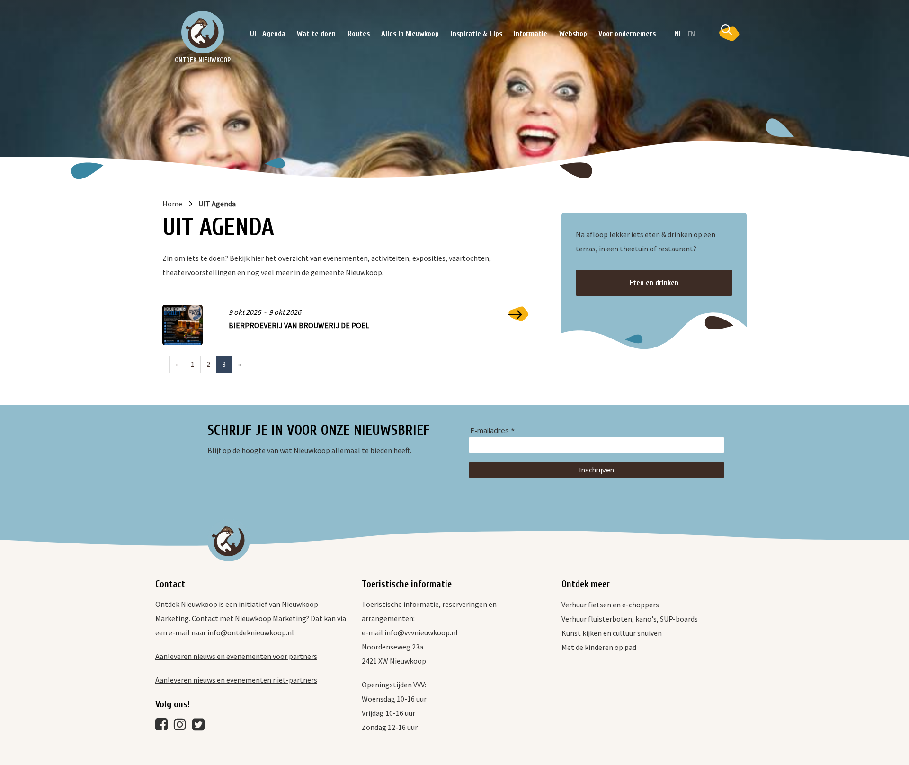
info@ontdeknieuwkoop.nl (250, 632)
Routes (359, 33)
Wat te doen (316, 33)
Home (172, 203)
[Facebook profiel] (163, 726)
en (691, 34)
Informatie (530, 33)
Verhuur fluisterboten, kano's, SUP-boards (629, 618)
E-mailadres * (492, 430)
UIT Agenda (267, 33)
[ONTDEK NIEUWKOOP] (202, 32)
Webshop (573, 33)
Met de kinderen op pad (598, 647)
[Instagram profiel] (182, 726)
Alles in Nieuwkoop (410, 33)
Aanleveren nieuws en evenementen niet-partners (236, 680)
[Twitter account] (200, 726)
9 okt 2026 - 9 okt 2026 (265, 312)
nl (678, 34)
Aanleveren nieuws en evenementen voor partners (236, 656)
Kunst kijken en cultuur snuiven (611, 633)
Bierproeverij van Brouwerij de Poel (299, 325)
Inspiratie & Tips (476, 33)
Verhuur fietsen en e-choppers (610, 604)
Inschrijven (596, 469)
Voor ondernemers (627, 33)
